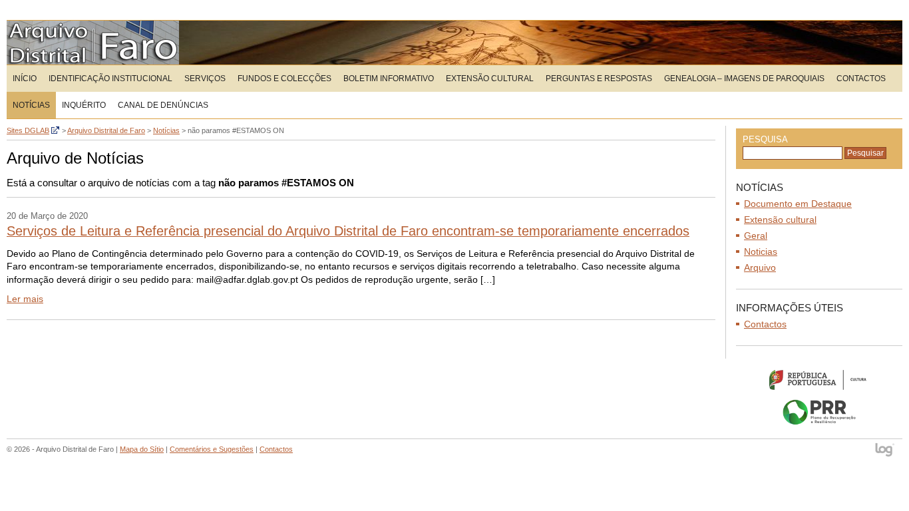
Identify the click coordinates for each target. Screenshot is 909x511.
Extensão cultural (780, 219)
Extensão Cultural (490, 78)
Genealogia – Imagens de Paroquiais (744, 78)
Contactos (861, 78)
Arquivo (760, 267)
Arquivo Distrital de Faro (93, 43)
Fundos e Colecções (284, 78)
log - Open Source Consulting (885, 450)
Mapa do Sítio (142, 449)
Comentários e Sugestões (212, 449)
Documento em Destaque (798, 203)
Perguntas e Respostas (599, 78)
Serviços (205, 78)
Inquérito (84, 105)
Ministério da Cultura (819, 379)
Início (25, 78)
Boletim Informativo (388, 78)
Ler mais (25, 298)
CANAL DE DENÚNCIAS (163, 105)
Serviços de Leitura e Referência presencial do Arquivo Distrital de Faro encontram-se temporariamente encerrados (348, 231)
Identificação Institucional (110, 78)
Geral (755, 235)
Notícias (31, 105)
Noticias (760, 251)
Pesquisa (765, 139)
